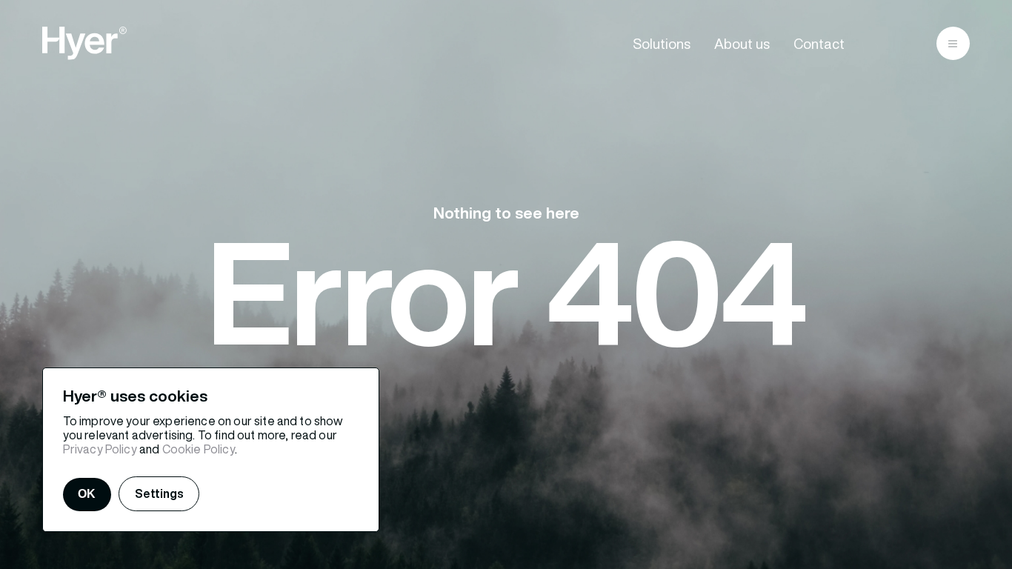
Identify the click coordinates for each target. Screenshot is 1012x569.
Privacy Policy (100, 449)
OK (87, 494)
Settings (159, 493)
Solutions (661, 43)
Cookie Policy (198, 449)
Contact (819, 43)
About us (742, 43)
